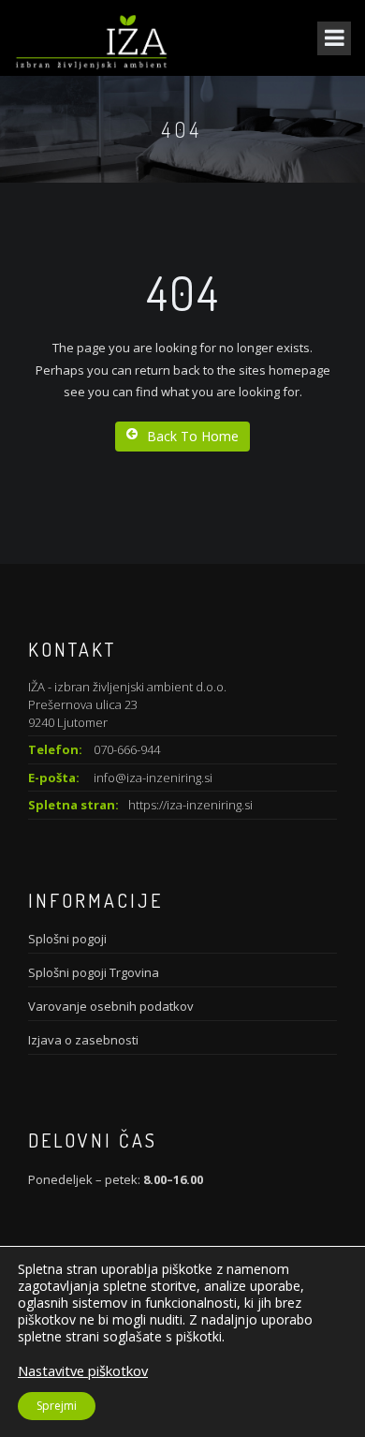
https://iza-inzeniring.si (190, 804)
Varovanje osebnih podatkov (111, 1006)
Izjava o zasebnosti (83, 1039)
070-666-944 (127, 749)
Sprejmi (56, 1406)
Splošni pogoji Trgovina (93, 972)
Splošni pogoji (67, 938)
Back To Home (193, 436)
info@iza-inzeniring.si (153, 777)
